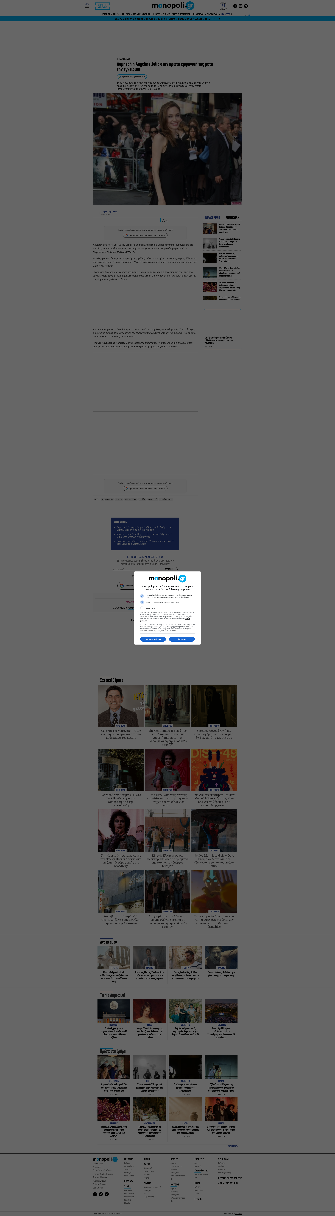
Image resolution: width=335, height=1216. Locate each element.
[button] (167, 608)
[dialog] (167, 608)
